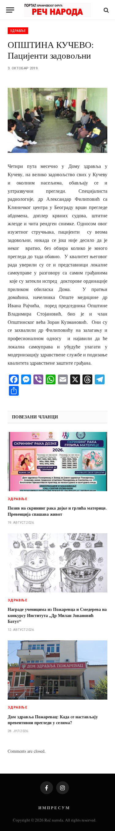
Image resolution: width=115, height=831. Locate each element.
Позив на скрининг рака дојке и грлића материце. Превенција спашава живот (57, 511)
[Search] (105, 10)
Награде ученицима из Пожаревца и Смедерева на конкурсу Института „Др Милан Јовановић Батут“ (57, 615)
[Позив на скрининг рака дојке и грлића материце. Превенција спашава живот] (57, 461)
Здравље (18, 31)
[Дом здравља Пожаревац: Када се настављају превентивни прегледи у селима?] (57, 670)
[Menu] (10, 10)
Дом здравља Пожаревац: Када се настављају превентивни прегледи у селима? (53, 719)
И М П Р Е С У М (53, 807)
